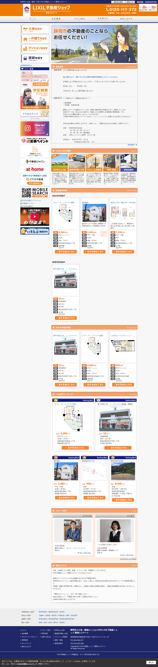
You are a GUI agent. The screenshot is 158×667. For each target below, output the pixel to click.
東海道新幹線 (53, 619)
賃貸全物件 (59, 643)
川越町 (41, 615)
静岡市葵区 (43, 612)
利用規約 (25, 640)
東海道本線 (43, 619)
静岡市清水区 (53, 612)
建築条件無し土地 (61, 633)
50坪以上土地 (59, 630)
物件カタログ (26, 646)
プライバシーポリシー (30, 637)
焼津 (50, 622)
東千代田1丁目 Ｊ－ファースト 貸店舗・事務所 (70, 269)
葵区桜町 (85, 203)
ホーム (24, 630)
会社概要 (25, 633)
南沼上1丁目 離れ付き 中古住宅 (123, 203)
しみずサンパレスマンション (121, 336)
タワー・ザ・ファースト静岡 (63, 203)
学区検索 (44, 633)
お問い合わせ (46, 637)
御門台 (55, 622)
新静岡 (62, 622)
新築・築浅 (59, 640)
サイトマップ (26, 643)
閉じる (151, 662)
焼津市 (62, 612)
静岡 (40, 622)
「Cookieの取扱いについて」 (25, 664)
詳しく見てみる (85, 553)
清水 (45, 622)
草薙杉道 (61, 615)
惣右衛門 (74, 615)
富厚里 (47, 615)
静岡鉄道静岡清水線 (67, 619)
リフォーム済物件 (61, 637)
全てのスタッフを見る (128, 559)
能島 (67, 615)
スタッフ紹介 (46, 630)
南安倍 (54, 615)
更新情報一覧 (132, 145)
